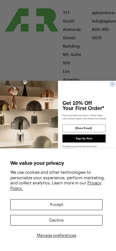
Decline (56, 220)
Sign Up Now (84, 138)
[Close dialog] (112, 84)
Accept (56, 204)
